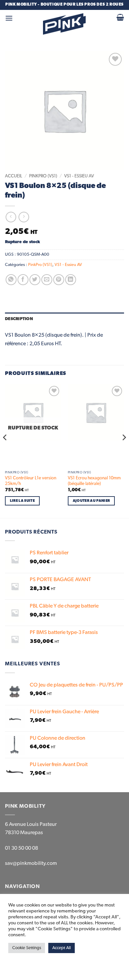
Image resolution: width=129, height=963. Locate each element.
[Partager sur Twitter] (34, 279)
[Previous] (5, 450)
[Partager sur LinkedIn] (70, 279)
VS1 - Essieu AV (79, 176)
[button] (9, 18)
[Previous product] (24, 217)
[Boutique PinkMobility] (64, 24)
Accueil (13, 176)
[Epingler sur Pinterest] (58, 279)
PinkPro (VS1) (43, 176)
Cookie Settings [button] (26, 948)
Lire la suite (22, 500)
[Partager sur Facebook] (23, 279)
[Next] (124, 450)
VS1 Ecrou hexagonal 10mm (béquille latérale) (94, 481)
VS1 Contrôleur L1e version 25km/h (30, 481)
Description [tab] (19, 319)
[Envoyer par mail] (46, 279)
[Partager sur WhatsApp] (11, 279)
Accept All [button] (61, 948)
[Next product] (11, 217)
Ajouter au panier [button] (91, 500)
